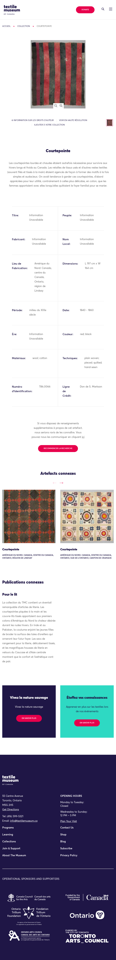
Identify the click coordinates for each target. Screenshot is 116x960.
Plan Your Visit (68, 821)
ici (83, 437)
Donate (85, 10)
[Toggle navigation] (103, 9)
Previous (54, 483)
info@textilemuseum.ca (23, 821)
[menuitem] (29, 829)
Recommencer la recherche (58, 448)
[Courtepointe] (29, 516)
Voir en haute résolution (73, 120)
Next (61, 483)
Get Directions (10, 809)
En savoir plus (29, 718)
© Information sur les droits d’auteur (33, 120)
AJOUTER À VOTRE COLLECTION (49, 125)
